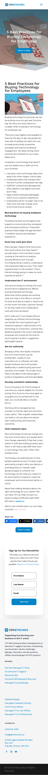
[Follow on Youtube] (16, 752)
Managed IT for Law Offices (18, 711)
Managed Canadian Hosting (18, 703)
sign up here (20, 509)
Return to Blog (24, 51)
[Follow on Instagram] (11, 752)
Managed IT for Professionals (18, 714)
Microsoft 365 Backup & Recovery (20, 679)
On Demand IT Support (15, 672)
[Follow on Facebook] (7, 752)
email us (20, 501)
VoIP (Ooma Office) (14, 707)
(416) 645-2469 (11, 729)
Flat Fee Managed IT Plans (17, 668)
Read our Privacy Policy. (28, 564)
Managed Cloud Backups (16, 683)
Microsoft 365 (11, 675)
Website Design (12, 699)
